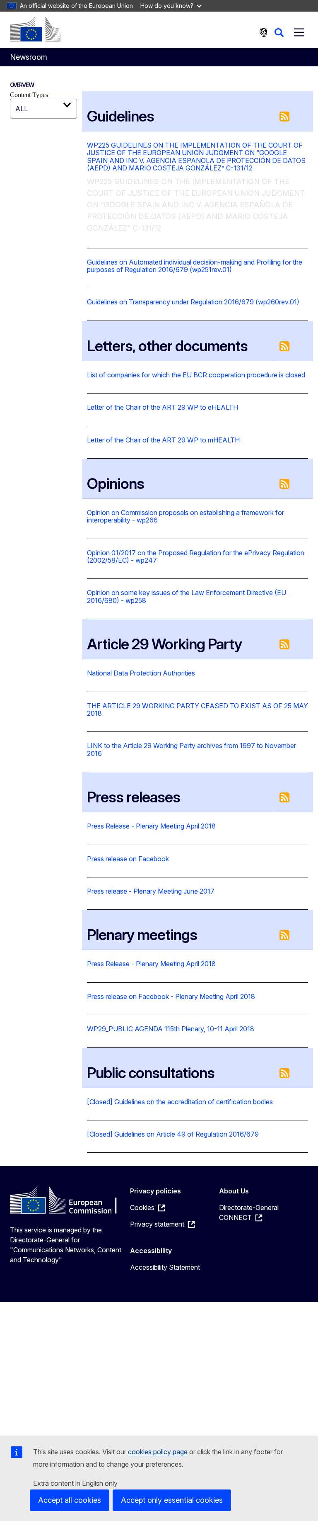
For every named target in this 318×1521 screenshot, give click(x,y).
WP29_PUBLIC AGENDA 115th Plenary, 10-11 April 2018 (170, 1029)
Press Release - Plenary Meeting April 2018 (151, 826)
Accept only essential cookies (172, 1500)
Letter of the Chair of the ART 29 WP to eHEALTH (162, 407)
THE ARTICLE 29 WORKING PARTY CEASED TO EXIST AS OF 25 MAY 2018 (197, 709)
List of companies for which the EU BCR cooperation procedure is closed (196, 375)
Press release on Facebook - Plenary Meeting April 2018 (171, 996)
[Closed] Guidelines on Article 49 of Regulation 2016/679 (173, 1134)
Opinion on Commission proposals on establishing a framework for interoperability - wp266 (185, 516)
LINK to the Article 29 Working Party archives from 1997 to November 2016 (191, 749)
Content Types (29, 94)
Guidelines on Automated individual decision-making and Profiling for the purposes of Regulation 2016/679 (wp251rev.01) (194, 266)
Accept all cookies (69, 1500)
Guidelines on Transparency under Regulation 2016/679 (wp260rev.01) (193, 302)
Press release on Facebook (128, 859)
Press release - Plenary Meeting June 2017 (150, 891)
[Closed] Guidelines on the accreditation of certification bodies (180, 1102)
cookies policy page (158, 1452)
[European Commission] (35, 29)
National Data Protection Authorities (141, 673)
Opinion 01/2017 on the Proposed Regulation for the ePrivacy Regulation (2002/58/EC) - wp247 (195, 556)
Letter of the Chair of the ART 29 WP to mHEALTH (163, 440)
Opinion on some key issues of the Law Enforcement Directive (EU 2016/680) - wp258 (186, 596)
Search (279, 32)
